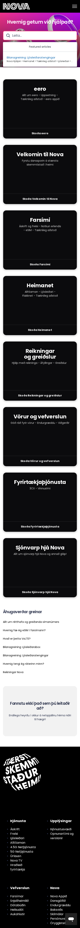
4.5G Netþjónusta (23, 847)
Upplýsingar (61, 821)
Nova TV (16, 860)
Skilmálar (57, 914)
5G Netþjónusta (21, 851)
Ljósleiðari (17, 838)
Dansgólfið (58, 901)
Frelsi (14, 834)
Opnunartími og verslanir (61, 836)
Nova (54, 888)
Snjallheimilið (19, 901)
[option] (40, 59)
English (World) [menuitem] (21, 748)
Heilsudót (17, 910)
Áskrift (15, 829)
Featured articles (40, 47)
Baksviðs (56, 910)
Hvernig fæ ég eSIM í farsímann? (24, 630)
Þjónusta (18, 821)
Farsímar (17, 896)
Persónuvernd (60, 918)
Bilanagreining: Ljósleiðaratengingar (25, 655)
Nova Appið (58, 896)
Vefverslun (19, 888)
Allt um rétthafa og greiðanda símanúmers (31, 622)
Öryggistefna (59, 923)
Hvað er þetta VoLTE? (17, 639)
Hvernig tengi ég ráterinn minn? (23, 664)
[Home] (16, 6)
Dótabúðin (17, 905)
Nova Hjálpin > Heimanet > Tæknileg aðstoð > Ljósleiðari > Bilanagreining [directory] (40, 61)
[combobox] (40, 35)
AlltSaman (17, 842)
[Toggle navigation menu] (75, 6)
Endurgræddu (60, 905)
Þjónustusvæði (60, 829)
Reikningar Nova (13, 672)
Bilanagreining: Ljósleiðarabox (21, 647)
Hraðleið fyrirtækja (17, 867)
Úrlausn (15, 856)
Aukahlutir (17, 914)
